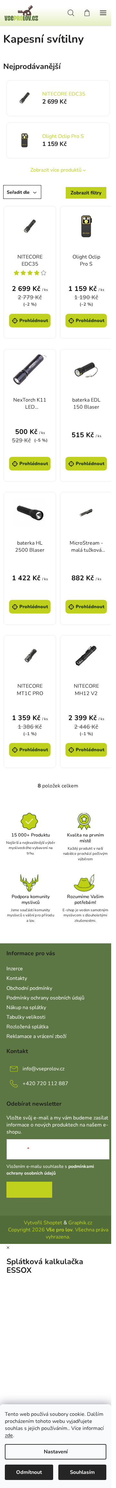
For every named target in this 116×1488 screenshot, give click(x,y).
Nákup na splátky (26, 1007)
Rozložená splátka (27, 1026)
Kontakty (16, 978)
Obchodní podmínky (29, 988)
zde (9, 1435)
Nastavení (56, 1451)
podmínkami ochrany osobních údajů (50, 1169)
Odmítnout (29, 1472)
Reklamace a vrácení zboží (36, 1036)
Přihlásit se (29, 1189)
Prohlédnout (33, 320)
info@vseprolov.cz (43, 1068)
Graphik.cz (80, 1222)
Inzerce (14, 968)
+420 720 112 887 (45, 1083)
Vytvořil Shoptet (43, 1222)
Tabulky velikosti (25, 1017)
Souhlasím (82, 1472)
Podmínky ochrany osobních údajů (45, 997)
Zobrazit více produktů (56, 170)
